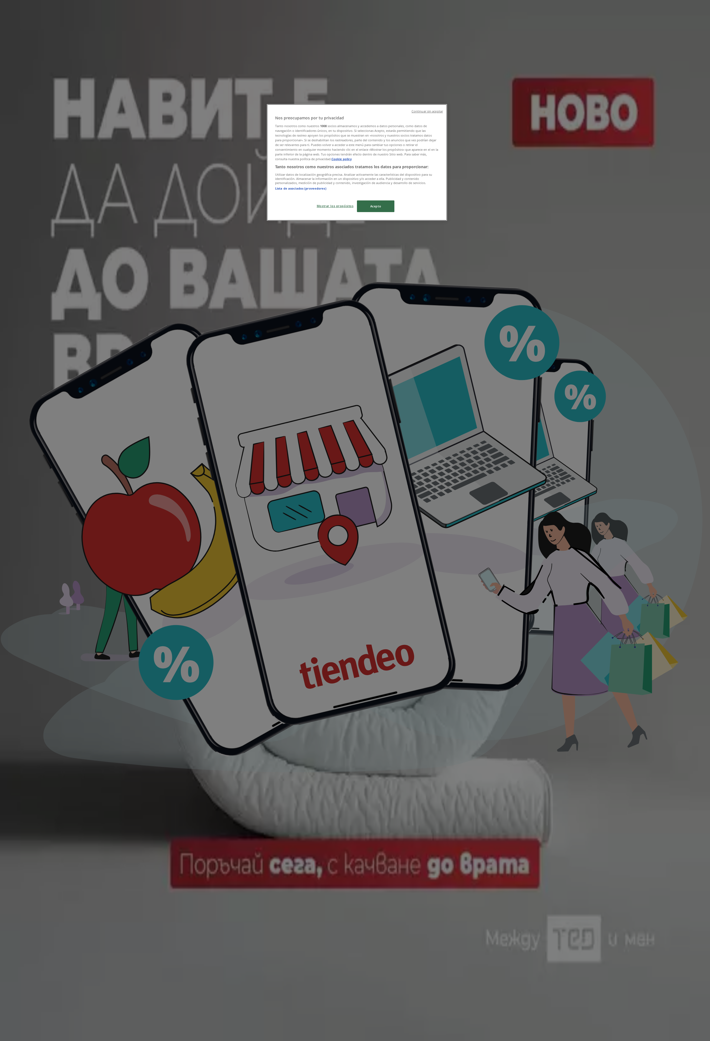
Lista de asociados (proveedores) (300, 188)
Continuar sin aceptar (427, 111)
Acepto (375, 206)
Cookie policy (341, 159)
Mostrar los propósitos (335, 206)
